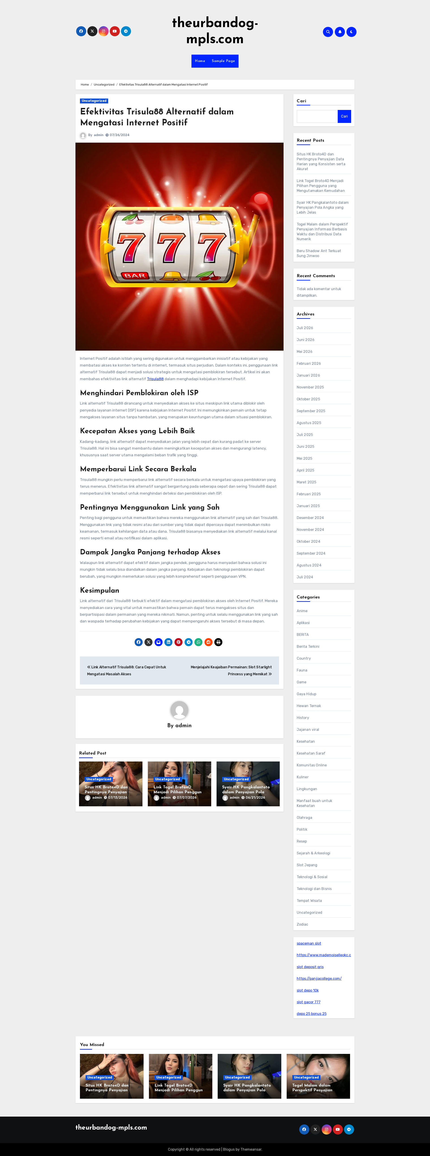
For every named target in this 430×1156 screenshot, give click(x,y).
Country (304, 658)
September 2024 (311, 553)
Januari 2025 (308, 506)
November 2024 (310, 530)
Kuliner (303, 777)
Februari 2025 (309, 494)
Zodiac (302, 924)
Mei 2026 (305, 352)
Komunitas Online (312, 765)
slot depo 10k (308, 990)
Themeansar (251, 1149)
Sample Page (223, 61)
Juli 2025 (305, 435)
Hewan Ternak (309, 706)
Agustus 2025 (309, 423)
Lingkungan (307, 789)
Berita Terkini (308, 646)
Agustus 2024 (309, 565)
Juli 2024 (305, 577)
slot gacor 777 (308, 1002)
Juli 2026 (305, 328)
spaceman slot (309, 943)
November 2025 (310, 387)
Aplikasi (303, 623)
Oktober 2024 (308, 541)
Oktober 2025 (308, 399)
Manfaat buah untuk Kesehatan (314, 803)
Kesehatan (306, 741)
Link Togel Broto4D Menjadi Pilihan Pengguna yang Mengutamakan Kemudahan (321, 186)
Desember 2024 (310, 518)
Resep (302, 841)
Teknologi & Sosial (312, 877)
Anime (302, 611)
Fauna (302, 670)
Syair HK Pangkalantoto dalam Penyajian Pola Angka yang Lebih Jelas (246, 792)
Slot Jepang (307, 865)
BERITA (303, 635)
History (303, 718)
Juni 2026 (306, 340)
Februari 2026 (309, 363)
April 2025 (305, 470)
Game (302, 682)
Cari (301, 101)
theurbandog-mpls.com (111, 1127)
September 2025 (311, 411)
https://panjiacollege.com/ (319, 978)
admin (98, 135)
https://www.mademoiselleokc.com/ (327, 955)
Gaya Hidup (306, 694)
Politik (302, 829)
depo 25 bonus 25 (312, 1014)
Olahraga (304, 817)
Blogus (229, 1149)
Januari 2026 (308, 375)
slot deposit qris (310, 967)
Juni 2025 (305, 446)
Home (200, 61)
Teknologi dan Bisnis (314, 889)
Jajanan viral (308, 729)
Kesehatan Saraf (311, 753)
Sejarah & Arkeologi (314, 853)
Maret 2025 (306, 482)
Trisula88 (155, 379)
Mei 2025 (304, 458)
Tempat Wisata (309, 901)
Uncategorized (94, 101)
